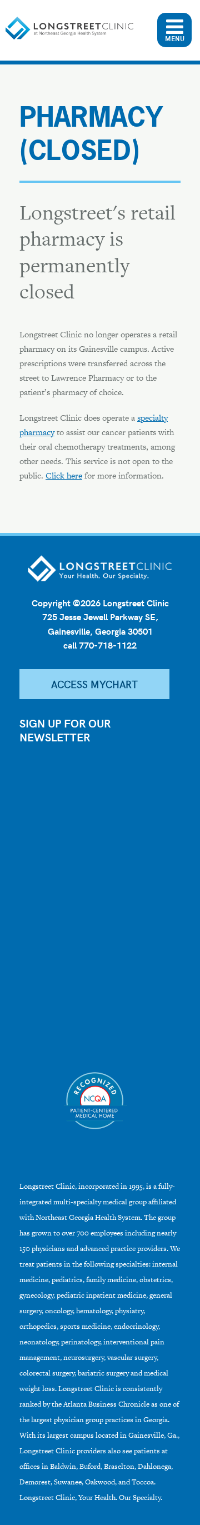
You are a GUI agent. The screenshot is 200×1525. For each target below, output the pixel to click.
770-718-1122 (108, 645)
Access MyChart (94, 684)
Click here (64, 475)
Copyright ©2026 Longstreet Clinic (100, 603)
